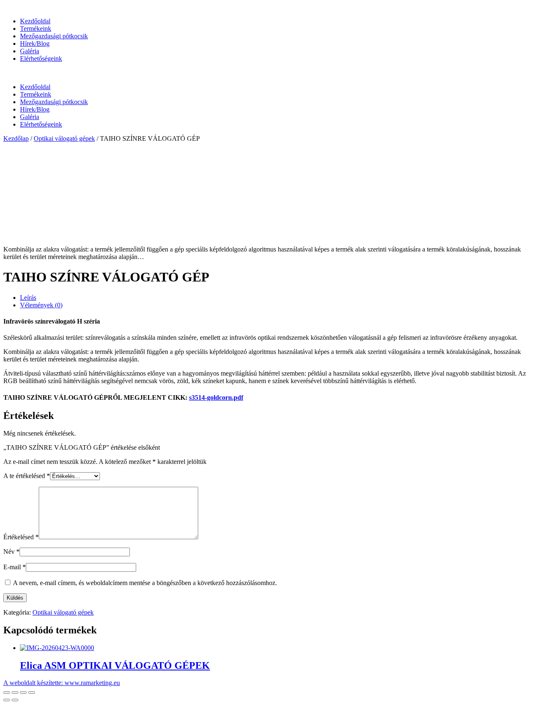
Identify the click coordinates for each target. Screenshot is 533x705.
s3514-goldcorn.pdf (216, 397)
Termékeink (35, 28)
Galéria (29, 51)
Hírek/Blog (35, 43)
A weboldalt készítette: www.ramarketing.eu (61, 682)
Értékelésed (21, 537)
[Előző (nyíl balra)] (6, 700)
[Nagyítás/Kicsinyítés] (31, 692)
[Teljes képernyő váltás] (23, 692)
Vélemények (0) (41, 305)
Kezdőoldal (35, 21)
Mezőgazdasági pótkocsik (54, 36)
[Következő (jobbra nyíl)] (15, 700)
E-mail (14, 566)
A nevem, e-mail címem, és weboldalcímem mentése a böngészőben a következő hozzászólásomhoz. (145, 582)
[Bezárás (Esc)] (6, 692)
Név (11, 551)
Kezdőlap (16, 138)
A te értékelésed (26, 475)
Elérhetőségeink (41, 58)
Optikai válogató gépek (64, 138)
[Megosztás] (15, 692)
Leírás (28, 297)
